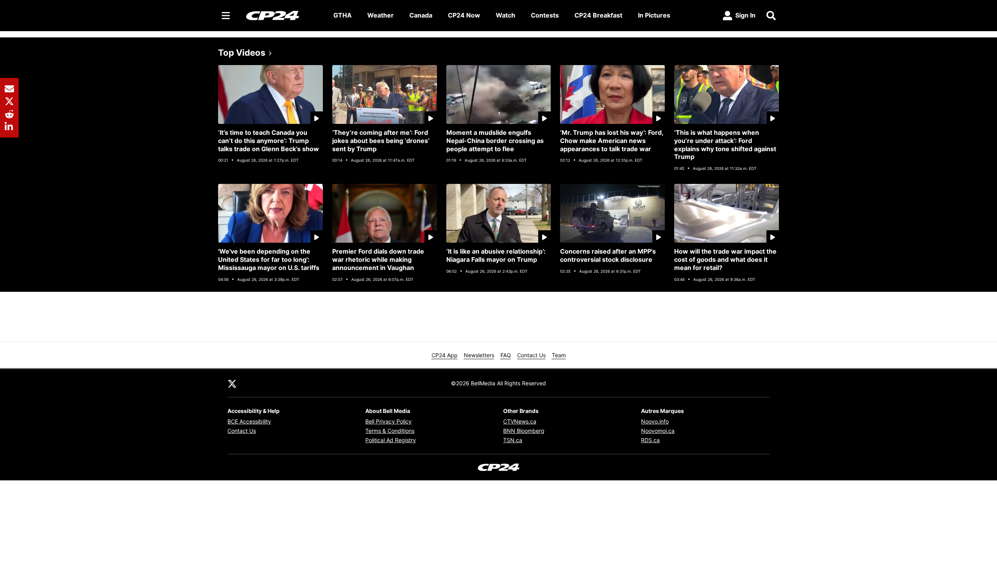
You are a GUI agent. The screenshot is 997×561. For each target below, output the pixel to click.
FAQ (505, 355)
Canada (420, 15)
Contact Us (531, 355)
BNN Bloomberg (523, 430)
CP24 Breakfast (598, 15)
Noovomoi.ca (658, 430)
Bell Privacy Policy (388, 421)
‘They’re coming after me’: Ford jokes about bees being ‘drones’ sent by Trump (381, 141)
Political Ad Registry (390, 440)
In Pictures (654, 15)
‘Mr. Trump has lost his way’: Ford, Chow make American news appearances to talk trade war (612, 141)
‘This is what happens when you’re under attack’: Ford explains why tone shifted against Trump (725, 145)
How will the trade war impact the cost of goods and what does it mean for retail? (725, 259)
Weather (380, 15)
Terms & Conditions (389, 430)
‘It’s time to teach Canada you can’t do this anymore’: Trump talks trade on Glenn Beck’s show (268, 141)
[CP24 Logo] (283, 15)
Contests (545, 15)
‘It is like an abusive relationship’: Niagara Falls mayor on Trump (496, 255)
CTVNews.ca (519, 421)
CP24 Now (464, 15)
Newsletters (479, 355)
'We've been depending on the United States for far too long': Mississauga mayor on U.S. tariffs (268, 259)
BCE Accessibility (249, 421)
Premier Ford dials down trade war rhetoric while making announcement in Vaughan (378, 259)
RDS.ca (650, 440)
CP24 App (445, 355)
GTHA (342, 15)
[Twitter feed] (232, 383)
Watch (505, 15)
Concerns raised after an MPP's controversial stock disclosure (608, 255)
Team (559, 355)
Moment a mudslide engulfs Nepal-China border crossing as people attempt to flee (495, 141)
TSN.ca (512, 440)
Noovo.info (655, 421)
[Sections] (226, 15)
